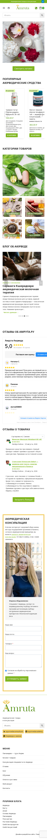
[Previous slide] (6, 114)
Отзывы (6, 766)
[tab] (19, 316)
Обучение (6, 775)
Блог (4, 771)
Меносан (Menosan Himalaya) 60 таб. (27, 439)
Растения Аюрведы (10, 822)
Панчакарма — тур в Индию (13, 753)
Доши (5, 811)
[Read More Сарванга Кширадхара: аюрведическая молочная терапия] (22, 266)
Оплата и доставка (10, 780)
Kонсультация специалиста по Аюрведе (18, 762)
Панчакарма (15, 283)
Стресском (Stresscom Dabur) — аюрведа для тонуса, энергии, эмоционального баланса (25, 464)
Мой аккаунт (7, 784)
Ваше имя (9, 625)
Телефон (9, 644)
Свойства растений (10, 827)
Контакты (6, 788)
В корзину (11, 135)
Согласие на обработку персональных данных (22, 671)
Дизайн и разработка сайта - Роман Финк (30, 834)
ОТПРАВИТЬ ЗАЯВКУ (17, 679)
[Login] (9, 8)
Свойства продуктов (10, 824)
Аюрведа (6, 805)
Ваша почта (9, 634)
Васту (5, 808)
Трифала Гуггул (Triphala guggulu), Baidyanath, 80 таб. (13, 112)
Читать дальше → (11, 312)
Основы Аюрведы (9, 813)
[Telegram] (42, 1)
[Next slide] (41, 114)
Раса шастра (7, 819)
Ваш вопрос (9, 653)
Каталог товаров (9, 758)
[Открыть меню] (5, 8)
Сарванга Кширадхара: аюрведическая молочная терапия (21, 289)
